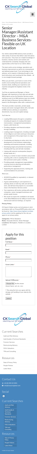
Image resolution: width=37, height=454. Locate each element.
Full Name (9, 242)
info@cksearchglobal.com (12, 385)
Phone (8, 257)
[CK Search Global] (18, 7)
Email (8, 249)
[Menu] (32, 14)
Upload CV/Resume (12, 280)
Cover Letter (10, 264)
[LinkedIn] (3, 396)
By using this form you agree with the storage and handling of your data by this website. (18, 292)
